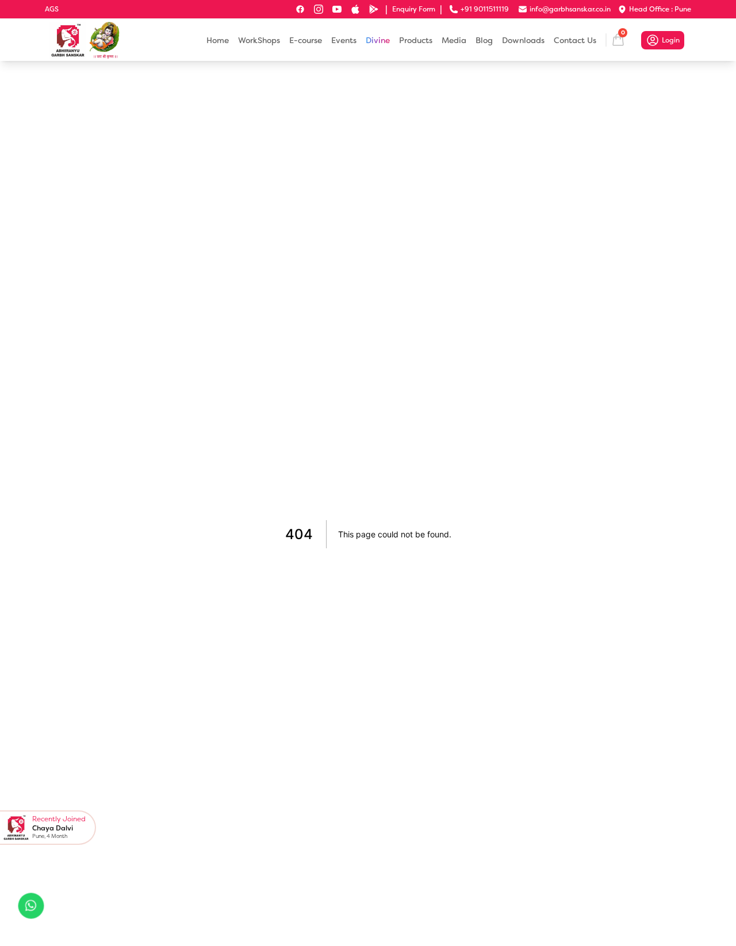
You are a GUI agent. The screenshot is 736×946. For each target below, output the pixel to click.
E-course (305, 40)
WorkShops (259, 40)
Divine (378, 40)
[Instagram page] (318, 9)
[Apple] (355, 9)
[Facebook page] (300, 9)
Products (415, 40)
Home (217, 40)
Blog (484, 40)
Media (454, 40)
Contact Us (575, 40)
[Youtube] (337, 9)
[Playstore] (374, 9)
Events (343, 40)
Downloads (523, 40)
